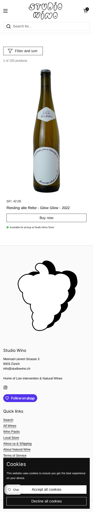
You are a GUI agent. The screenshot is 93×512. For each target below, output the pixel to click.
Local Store (11, 437)
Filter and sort (26, 51)
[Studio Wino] (45, 11)
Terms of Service (14, 455)
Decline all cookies (46, 501)
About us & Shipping (17, 443)
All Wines (9, 425)
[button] (85, 11)
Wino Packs (11, 431)
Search (8, 420)
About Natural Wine (16, 449)
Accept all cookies (46, 489)
